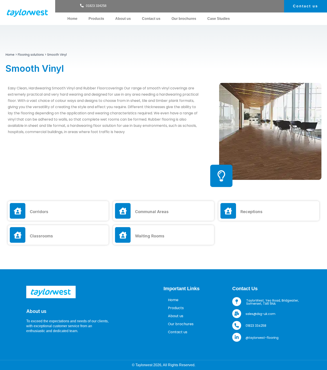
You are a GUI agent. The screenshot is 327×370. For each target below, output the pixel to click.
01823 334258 (256, 325)
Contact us (151, 19)
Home (72, 19)
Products (96, 19)
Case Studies (218, 19)
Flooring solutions (31, 55)
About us (123, 19)
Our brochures (184, 19)
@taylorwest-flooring (262, 337)
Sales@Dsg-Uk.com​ (260, 314)
